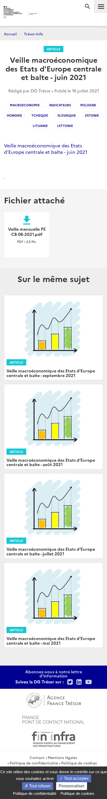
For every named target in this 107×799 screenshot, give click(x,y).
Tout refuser (39, 786)
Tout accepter (76, 778)
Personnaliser (71, 786)
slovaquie (66, 115)
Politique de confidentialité (34, 762)
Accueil (10, 33)
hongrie (14, 115)
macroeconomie (25, 105)
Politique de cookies (79, 762)
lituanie (40, 125)
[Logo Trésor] (46, 14)
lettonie (65, 125)
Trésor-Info (33, 33)
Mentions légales (62, 757)
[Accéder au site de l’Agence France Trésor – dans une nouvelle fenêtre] (53, 699)
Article (53, 49)
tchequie (39, 115)
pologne (88, 105)
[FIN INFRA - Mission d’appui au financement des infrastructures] (53, 738)
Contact (37, 757)
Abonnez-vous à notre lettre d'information (53, 673)
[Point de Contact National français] (53, 719)
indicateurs (60, 105)
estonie (92, 115)
